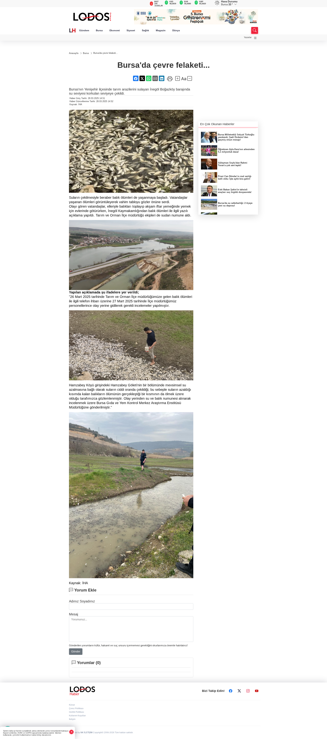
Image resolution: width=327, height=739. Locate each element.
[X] (239, 690)
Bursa (99, 30)
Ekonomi (115, 30)
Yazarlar (248, 37)
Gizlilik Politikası (76, 712)
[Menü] (255, 38)
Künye (72, 705)
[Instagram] (248, 690)
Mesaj (73, 614)
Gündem (84, 30)
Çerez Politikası (76, 708)
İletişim (72, 719)
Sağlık (145, 30)
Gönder (75, 651)
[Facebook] (230, 690)
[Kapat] (71, 732)
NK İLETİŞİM (86, 732)
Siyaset (131, 30)
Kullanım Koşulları (77, 715)
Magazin (161, 30)
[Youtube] (256, 690)
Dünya (176, 30)
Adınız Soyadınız (82, 601)
